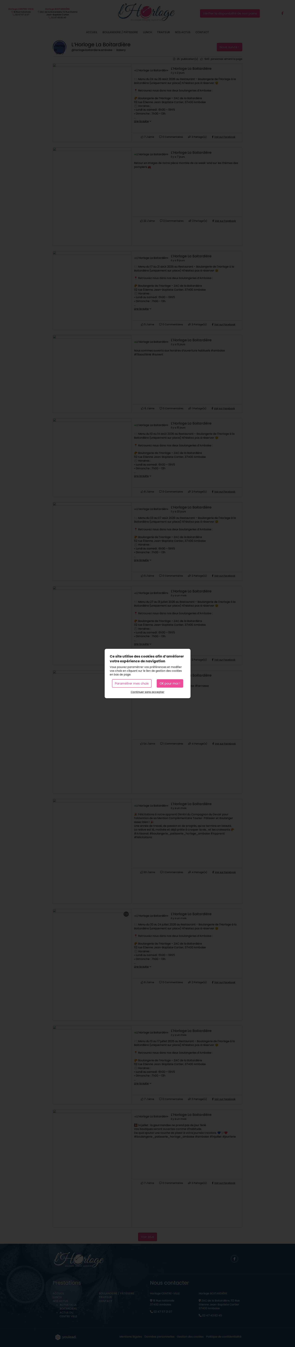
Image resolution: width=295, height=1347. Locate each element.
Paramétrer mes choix (132, 683)
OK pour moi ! (170, 683)
